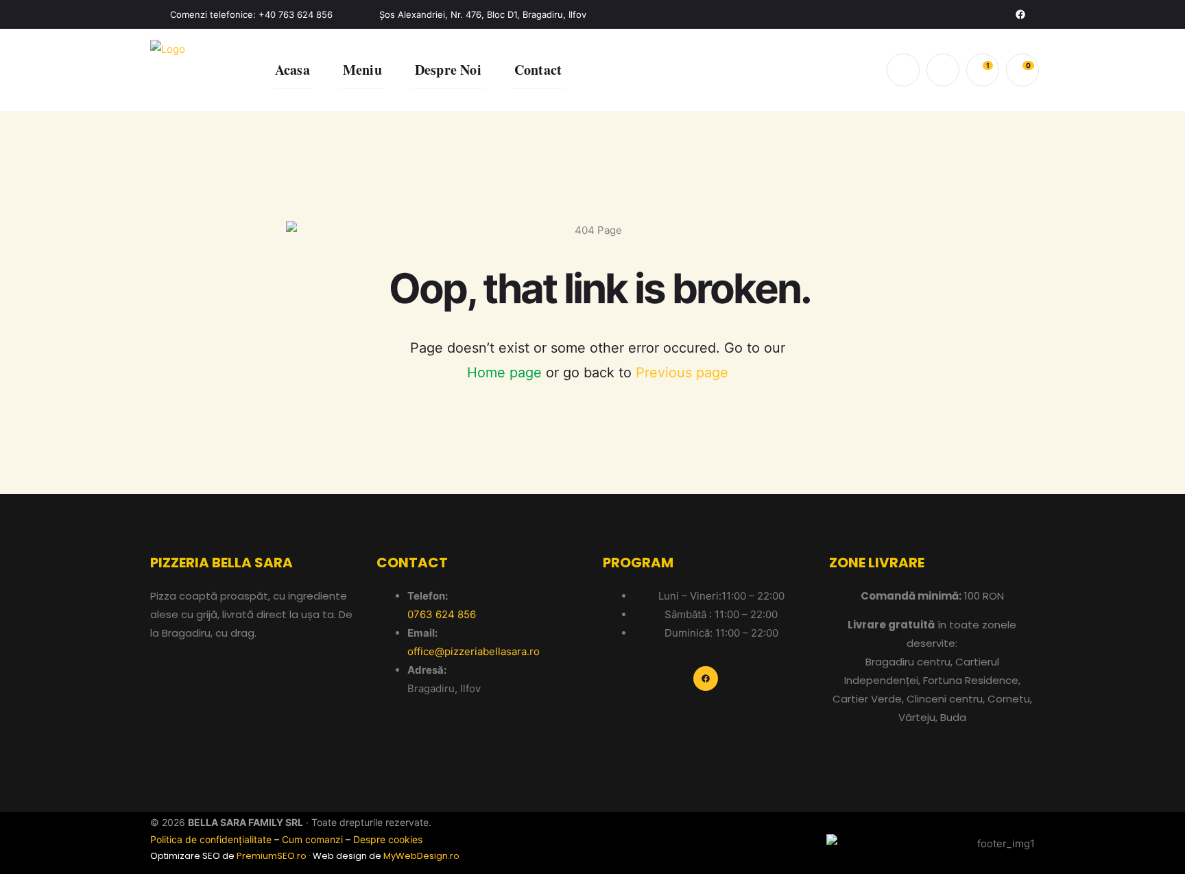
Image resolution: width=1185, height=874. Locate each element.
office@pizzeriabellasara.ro (473, 651)
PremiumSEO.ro (272, 855)
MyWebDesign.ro (421, 855)
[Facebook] (1020, 14)
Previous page (682, 372)
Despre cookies (387, 839)
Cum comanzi (312, 839)
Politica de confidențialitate (211, 839)
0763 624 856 (441, 614)
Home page (504, 372)
